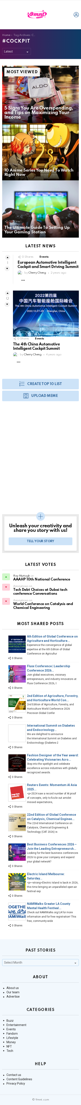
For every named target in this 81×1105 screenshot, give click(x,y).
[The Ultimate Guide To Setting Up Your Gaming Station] (40, 209)
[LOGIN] (76, 14)
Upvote (7, 257)
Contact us (13, 1075)
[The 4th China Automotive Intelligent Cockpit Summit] (46, 314)
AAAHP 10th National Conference (41, 579)
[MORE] (23, 280)
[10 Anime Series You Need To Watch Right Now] (40, 151)
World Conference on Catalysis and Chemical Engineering (43, 606)
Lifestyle (12, 1038)
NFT (9, 1046)
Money (11, 1042)
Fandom (12, 1033)
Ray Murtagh (21, 575)
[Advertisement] (40, 459)
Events (44, 256)
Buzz (10, 1020)
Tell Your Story (40, 541)
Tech (9, 1050)
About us (12, 988)
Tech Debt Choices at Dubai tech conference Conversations (40, 592)
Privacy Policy (15, 1083)
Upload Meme (44, 396)
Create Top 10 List (44, 384)
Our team (12, 992)
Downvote (7, 268)
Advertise (13, 996)
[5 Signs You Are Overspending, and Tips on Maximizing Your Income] (40, 94)
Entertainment (16, 1025)
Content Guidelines (19, 1079)
